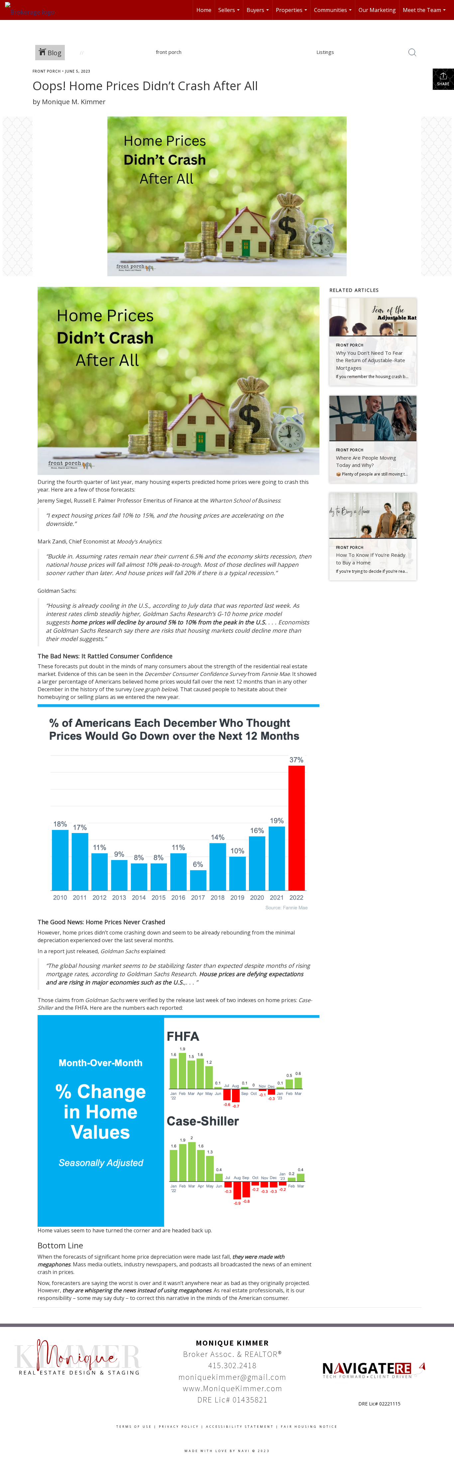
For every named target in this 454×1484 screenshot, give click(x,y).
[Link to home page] (33, 10)
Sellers (229, 13)
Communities (333, 13)
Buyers (259, 13)
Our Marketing (377, 10)
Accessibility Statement (240, 1426)
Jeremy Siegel (54, 500)
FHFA (81, 1007)
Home (203, 10)
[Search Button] (412, 53)
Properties (292, 13)
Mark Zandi (52, 541)
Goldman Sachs (56, 590)
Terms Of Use (134, 1426)
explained (153, 951)
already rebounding (226, 932)
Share (443, 84)
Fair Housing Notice (309, 1426)
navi (244, 1451)
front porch (47, 71)
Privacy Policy (179, 1426)
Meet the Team (425, 13)
